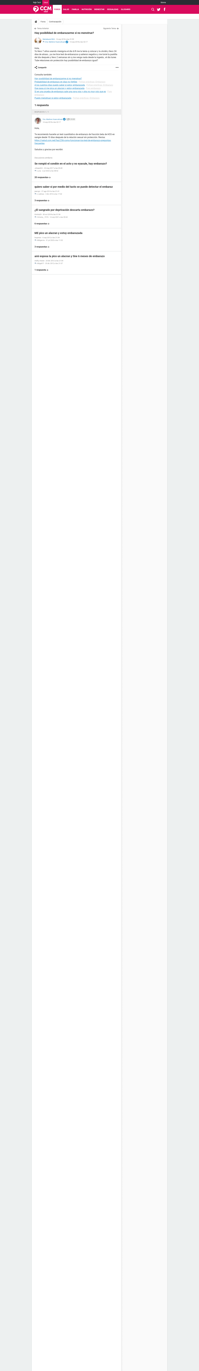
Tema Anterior (43, 28)
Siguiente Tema (109, 28)
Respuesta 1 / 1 (42, 112)
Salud (46, 2)
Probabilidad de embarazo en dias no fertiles (56, 82)
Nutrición (87, 9)
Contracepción (55, 22)
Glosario (125, 9)
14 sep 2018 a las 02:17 (79, 42)
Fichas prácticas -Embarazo (92, 82)
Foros (57, 9)
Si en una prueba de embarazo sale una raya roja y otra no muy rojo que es (70, 91)
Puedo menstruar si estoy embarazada (53, 98)
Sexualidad (112, 9)
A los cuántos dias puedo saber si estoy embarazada (60, 85)
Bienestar (99, 9)
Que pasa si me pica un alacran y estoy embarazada (59, 88)
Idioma (163, 2)
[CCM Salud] (42, 9)
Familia (75, 9)
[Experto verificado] (67, 42)
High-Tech (37, 2)
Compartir (42, 67)
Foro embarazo (93, 88)
